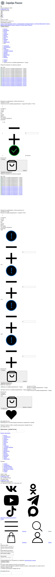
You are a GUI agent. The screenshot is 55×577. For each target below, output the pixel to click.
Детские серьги (24, 25)
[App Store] (13, 431)
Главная (5, 59)
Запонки (5, 52)
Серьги (5, 61)
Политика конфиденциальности (8, 517)
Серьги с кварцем (15, 25)
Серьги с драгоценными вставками (21, 23)
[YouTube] (11, 505)
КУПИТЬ (25, 170)
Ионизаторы (6, 54)
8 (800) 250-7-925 (5, 480)
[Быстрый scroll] (1, 520)
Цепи (4, 443)
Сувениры (6, 49)
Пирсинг (30, 25)
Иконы (5, 56)
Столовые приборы (8, 51)
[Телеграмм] (33, 505)
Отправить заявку (5, 561)
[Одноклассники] (33, 494)
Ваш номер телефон (5, 553)
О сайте (5, 471)
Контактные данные (8, 469)
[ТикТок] (11, 516)
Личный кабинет (7, 466)
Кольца (5, 435)
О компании (6, 465)
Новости (5, 470)
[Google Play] (5, 431)
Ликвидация (6, 459)
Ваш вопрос (3, 556)
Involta (2, 519)
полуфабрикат (6, 47)
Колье (4, 48)
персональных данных (30, 560)
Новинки (5, 456)
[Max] (33, 516)
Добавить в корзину (27, 407)
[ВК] (11, 494)
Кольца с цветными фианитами (37, 23)
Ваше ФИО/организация (7, 550)
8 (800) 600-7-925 (5, 9)
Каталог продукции (5, 433)
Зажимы (5, 53)
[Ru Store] (20, 431)
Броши (5, 440)
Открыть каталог (4, 26)
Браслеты (5, 442)
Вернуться (4, 408)
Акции (5, 457)
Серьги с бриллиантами (6, 23)
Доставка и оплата (7, 467)
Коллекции (6, 455)
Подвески (5, 439)
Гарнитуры (6, 45)
